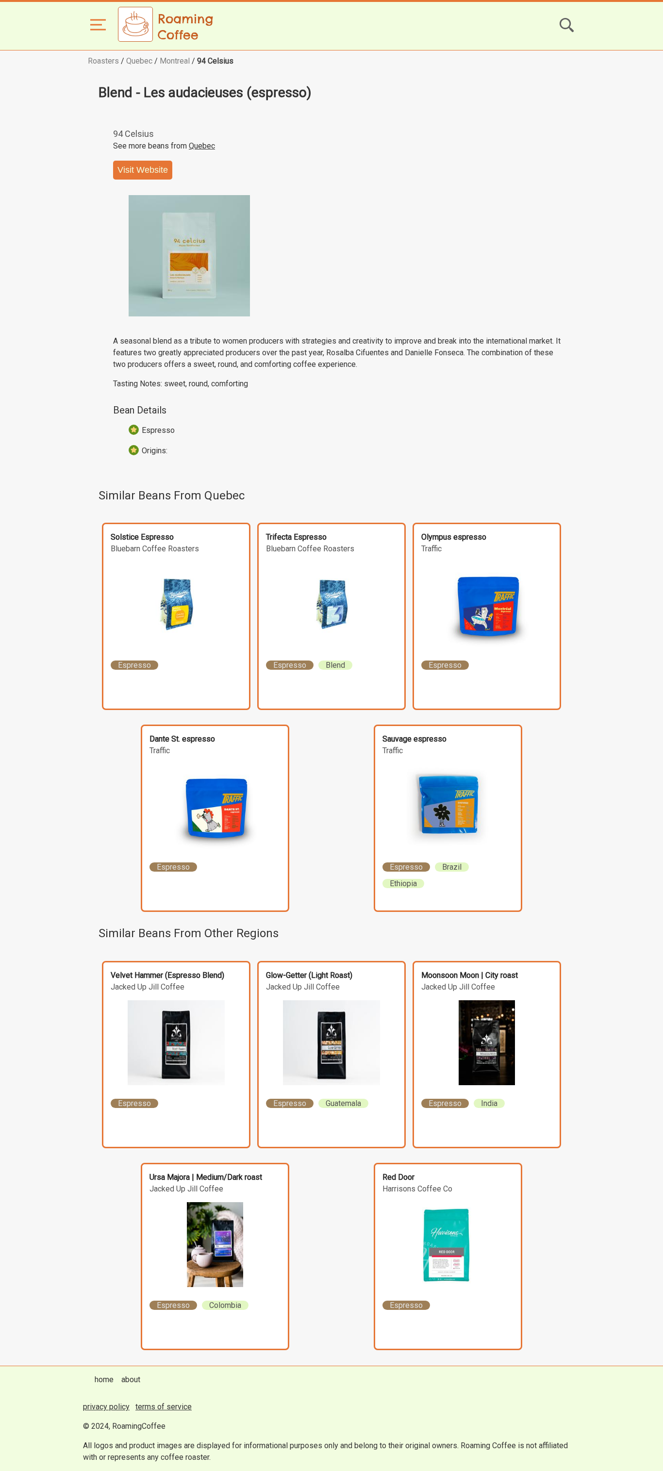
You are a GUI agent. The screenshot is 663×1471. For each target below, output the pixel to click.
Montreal (175, 61)
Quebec (139, 61)
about (130, 1379)
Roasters (103, 61)
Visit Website (142, 170)
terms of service (163, 1406)
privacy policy (106, 1406)
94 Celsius (215, 61)
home (104, 1379)
